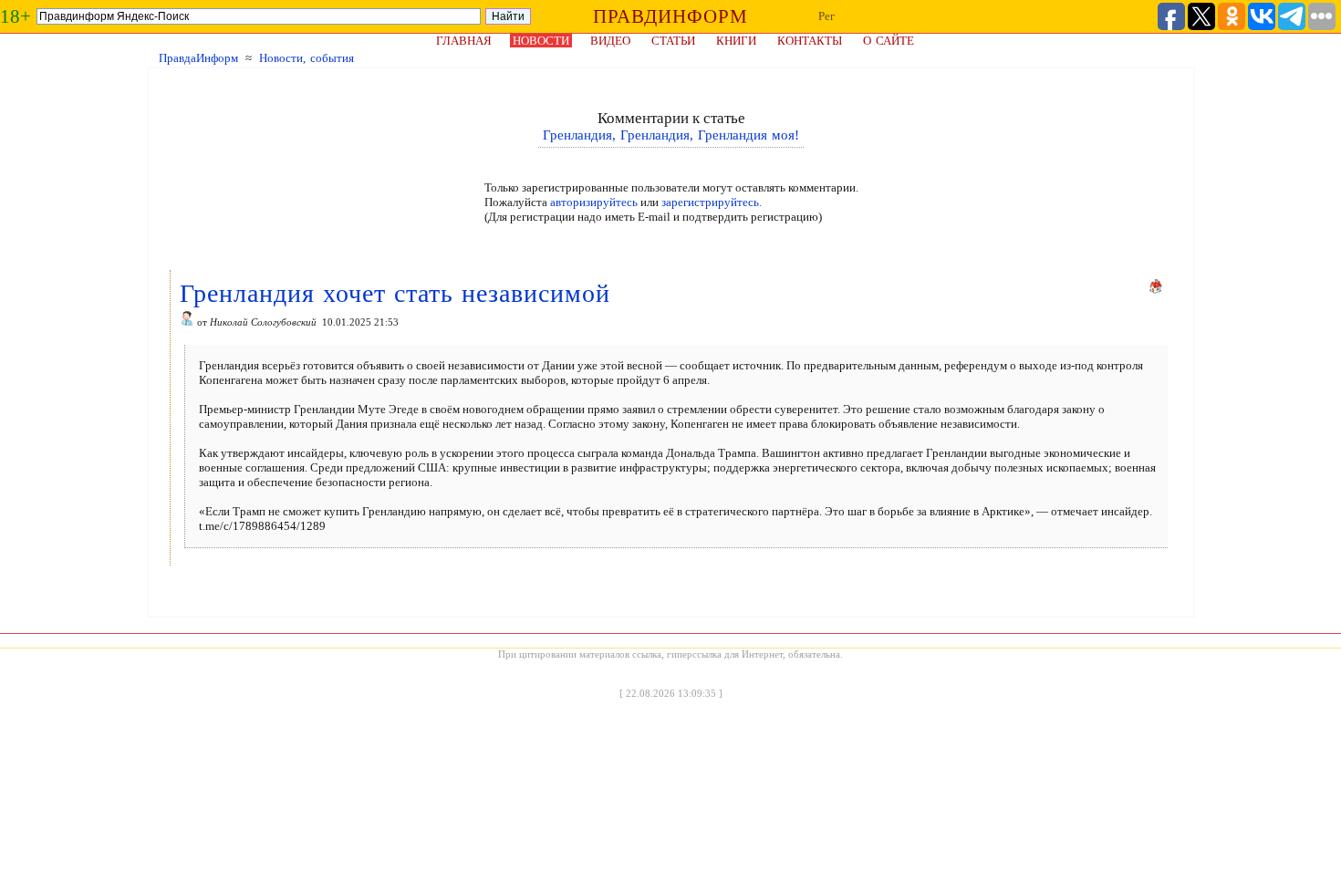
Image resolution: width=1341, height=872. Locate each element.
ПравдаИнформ (198, 58)
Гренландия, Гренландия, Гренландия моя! (671, 135)
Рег (826, 16)
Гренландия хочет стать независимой (395, 293)
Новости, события (306, 58)
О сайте (888, 40)
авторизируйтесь (594, 202)
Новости (541, 40)
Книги (736, 40)
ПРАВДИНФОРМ (670, 16)
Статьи (673, 40)
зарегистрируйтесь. (711, 202)
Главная (464, 40)
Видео (610, 40)
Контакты (809, 40)
